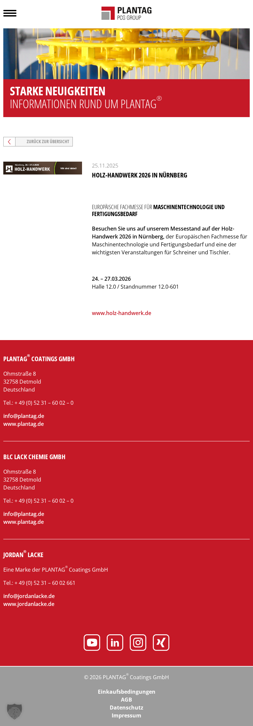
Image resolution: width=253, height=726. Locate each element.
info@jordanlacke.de (29, 596)
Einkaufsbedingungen (126, 691)
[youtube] (92, 643)
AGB (126, 699)
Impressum (126, 715)
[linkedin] (115, 643)
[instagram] (138, 643)
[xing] (161, 643)
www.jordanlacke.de (28, 604)
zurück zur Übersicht (48, 141)
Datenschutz (126, 707)
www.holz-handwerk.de (121, 313)
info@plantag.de (23, 416)
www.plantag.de (23, 423)
